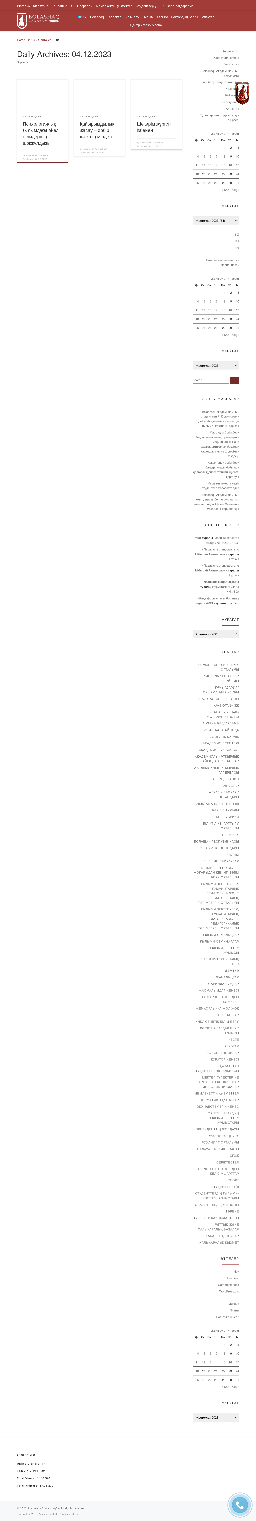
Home (21, 40)
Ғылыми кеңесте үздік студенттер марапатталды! (220, 485)
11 (197, 165)
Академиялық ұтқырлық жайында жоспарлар (217, 758)
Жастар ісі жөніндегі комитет (219, 999)
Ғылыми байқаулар (221, 861)
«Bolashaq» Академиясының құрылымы (219, 73)
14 (215, 165)
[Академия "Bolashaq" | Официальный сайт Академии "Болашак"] (38, 19)
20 (209, 174)
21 (215, 174)
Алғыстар (232, 108)
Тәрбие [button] (162, 16)
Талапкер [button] (114, 16)
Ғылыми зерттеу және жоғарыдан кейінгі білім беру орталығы (216, 872)
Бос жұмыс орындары (218, 848)
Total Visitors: (28, 1485)
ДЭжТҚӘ (232, 970)
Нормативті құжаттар (219, 1100)
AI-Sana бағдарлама (221, 723)
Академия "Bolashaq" (38, 155)
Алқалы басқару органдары (224, 794)
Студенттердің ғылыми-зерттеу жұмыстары (217, 1195)
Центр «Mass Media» (146, 24)
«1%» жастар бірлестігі (218, 699)
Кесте (233, 1039)
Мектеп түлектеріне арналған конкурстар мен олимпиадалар (219, 1082)
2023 (31, 40)
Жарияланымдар (223, 984)
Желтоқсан (45, 40)
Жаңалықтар (230, 51)
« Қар (225, 190)
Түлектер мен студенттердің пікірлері (219, 117)
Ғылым (233, 854)
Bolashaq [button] (97, 16)
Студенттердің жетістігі (217, 1204)
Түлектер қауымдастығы (216, 1218)
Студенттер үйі (225, 1186)
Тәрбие (232, 1211)
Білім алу (230, 835)
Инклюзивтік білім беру (217, 1021)
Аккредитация (226, 779)
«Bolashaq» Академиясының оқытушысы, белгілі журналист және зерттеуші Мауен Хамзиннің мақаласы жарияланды (216, 501)
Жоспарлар (228, 1015)
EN (237, 248)
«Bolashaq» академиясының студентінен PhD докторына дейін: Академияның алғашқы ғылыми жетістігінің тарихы (218, 418)
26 (203, 183)
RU (237, 241)
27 (209, 183)
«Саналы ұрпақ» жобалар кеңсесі (223, 714)
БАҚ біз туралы (225, 810)
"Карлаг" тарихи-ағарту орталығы (217, 667)
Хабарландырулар (226, 57)
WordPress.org (229, 1291)
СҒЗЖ (234, 1155)
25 (197, 183)
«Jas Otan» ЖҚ (226, 705)
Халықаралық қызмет (219, 1242)
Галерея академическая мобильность (222, 262)
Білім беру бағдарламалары (219, 82)
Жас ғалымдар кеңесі (219, 990)
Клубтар (231, 1046)
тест (198, 537)
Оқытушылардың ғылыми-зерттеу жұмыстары (223, 1118)
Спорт (233, 1180)
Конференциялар (223, 1053)
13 (209, 165)
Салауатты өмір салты (218, 1149)
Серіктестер (227, 1162)
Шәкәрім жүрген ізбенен (154, 126)
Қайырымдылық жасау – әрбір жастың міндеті (97, 130)
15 (223, 165)
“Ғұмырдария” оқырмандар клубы (221, 689)
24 (237, 174)
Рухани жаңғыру (223, 1136)
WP (33, 1514)
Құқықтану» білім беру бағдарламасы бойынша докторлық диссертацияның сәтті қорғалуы (216, 469)
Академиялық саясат (219, 750)
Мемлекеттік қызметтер (216, 1093)
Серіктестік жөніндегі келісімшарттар (218, 1171)
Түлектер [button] (207, 16)
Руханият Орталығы (220, 1142)
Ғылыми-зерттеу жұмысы (223, 950)
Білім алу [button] (131, 16)
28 (215, 183)
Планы (234, 1310)
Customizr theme (69, 1514)
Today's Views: (29, 1471)
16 (230, 165)
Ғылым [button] (147, 16)
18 (197, 174)
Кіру (236, 1271)
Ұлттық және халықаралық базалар (218, 1226)
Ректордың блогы (184, 16)
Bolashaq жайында (221, 730)
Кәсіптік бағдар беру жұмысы (219, 1030)
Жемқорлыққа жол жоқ (217, 1008)
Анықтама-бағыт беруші (217, 803)
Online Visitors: (29, 1463)
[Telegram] (242, 93)
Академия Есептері (221, 743)
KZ (237, 234)
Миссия (233, 1303)
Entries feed (231, 1278)
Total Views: (26, 1478)
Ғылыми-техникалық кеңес (220, 961)
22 (223, 174)
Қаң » (235, 190)
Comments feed (228, 1284)
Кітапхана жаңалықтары (221, 581)
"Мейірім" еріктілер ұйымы (221, 678)
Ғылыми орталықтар (220, 935)
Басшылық (231, 64)
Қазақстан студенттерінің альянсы (216, 1068)
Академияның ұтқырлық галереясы (216, 769)
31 (237, 183)
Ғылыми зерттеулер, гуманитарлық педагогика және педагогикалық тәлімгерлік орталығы (218, 893)
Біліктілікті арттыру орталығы (221, 825)
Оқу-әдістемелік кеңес (218, 1106)
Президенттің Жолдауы (217, 1129)
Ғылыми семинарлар (219, 941)
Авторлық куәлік (224, 736)
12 (203, 165)
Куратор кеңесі (225, 1059)
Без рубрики (227, 817)
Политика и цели (227, 1317)
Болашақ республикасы (216, 841)
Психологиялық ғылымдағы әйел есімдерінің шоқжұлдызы (41, 133)
